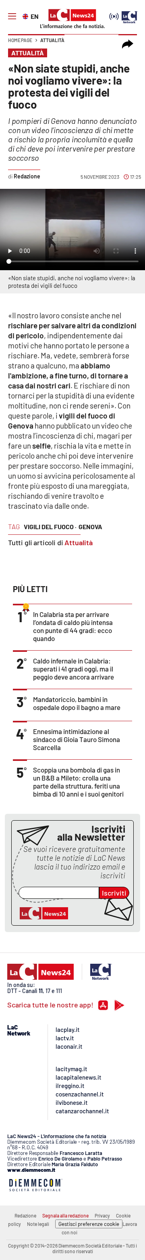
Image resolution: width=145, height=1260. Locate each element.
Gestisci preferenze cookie (88, 1224)
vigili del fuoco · (50, 526)
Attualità (52, 40)
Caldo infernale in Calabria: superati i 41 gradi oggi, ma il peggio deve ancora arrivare (73, 669)
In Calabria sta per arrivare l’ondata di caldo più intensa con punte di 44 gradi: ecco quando (73, 626)
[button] (127, 44)
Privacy (102, 1215)
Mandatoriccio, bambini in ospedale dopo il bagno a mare (76, 703)
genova (90, 526)
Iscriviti (114, 892)
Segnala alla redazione (65, 1215)
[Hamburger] (12, 16)
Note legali (38, 1224)
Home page (20, 40)
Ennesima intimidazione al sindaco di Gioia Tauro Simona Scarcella (76, 739)
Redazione (25, 1215)
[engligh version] (26, 15)
